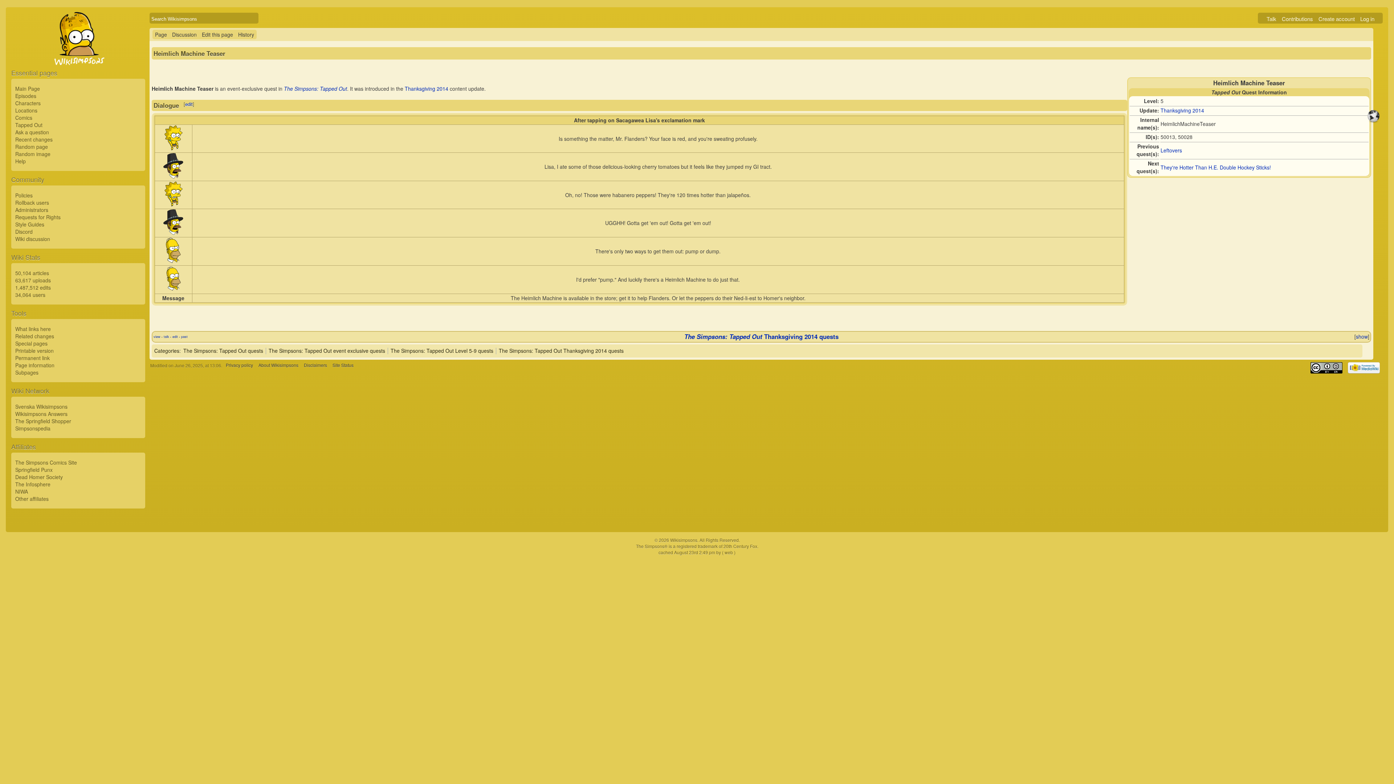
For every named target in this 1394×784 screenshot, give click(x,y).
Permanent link (32, 358)
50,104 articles (32, 273)
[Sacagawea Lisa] (173, 148)
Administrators (31, 209)
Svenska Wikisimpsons (41, 406)
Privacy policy (239, 365)
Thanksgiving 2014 (1182, 110)
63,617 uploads (33, 280)
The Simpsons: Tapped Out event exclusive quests (327, 350)
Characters (28, 103)
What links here (33, 328)
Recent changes (34, 139)
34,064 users (30, 294)
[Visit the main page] (78, 55)
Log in (1367, 19)
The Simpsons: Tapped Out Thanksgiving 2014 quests (561, 350)
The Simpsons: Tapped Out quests (223, 350)
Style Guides (29, 224)
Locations (26, 110)
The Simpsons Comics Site (46, 462)
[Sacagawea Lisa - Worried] (173, 204)
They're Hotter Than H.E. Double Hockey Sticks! (1216, 167)
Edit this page (217, 34)
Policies (24, 195)
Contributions (1297, 19)
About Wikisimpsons (278, 365)
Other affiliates (32, 498)
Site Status (343, 365)
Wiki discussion (32, 238)
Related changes (34, 336)
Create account (1336, 19)
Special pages (31, 343)
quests (829, 336)
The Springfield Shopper (43, 421)
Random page (31, 146)
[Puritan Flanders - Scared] (173, 176)
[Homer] (173, 289)
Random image (32, 154)
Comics (23, 117)
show (1362, 336)
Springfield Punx (34, 469)
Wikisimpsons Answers (41, 413)
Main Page (27, 88)
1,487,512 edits (33, 287)
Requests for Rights (38, 217)
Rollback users (32, 202)
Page (161, 34)
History (246, 34)
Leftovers (1171, 150)
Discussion (184, 34)
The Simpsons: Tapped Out (315, 88)
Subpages (26, 372)
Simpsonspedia (32, 428)
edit (189, 104)
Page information (34, 365)
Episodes (25, 95)
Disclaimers (315, 365)
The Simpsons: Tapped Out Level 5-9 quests (442, 350)
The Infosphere (32, 484)
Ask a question (32, 132)
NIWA (21, 491)
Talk (1271, 19)
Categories (166, 350)
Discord (24, 231)
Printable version (34, 350)
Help (20, 161)
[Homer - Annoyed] (173, 261)
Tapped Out (28, 124)
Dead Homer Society (39, 477)
